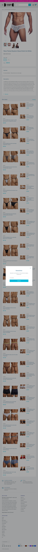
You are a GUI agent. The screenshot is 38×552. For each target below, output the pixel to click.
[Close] (30, 268)
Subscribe (19, 280)
